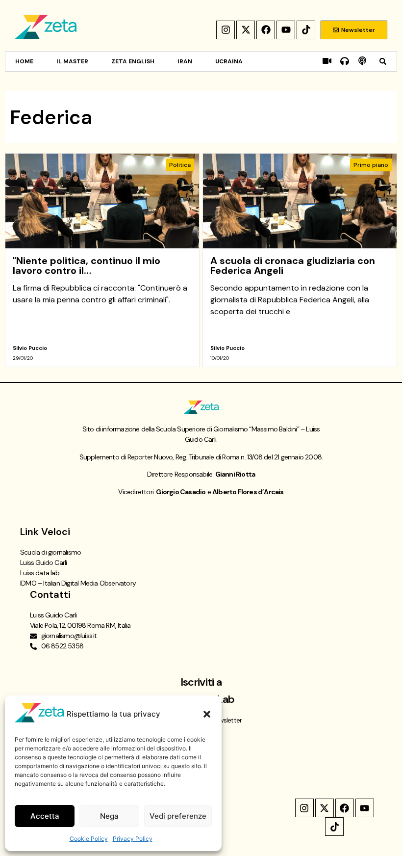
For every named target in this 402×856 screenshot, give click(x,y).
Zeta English (132, 61)
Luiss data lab (39, 572)
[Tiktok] (306, 30)
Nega (109, 816)
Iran (184, 61)
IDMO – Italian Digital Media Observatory (78, 583)
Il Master (72, 61)
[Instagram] (225, 30)
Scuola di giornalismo (50, 552)
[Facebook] (265, 30)
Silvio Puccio (30, 348)
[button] (207, 714)
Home (24, 61)
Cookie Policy (89, 838)
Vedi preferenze (178, 816)
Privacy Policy (132, 838)
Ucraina (229, 61)
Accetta (44, 816)
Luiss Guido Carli (43, 562)
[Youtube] (285, 30)
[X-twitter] (245, 30)
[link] (102, 260)
